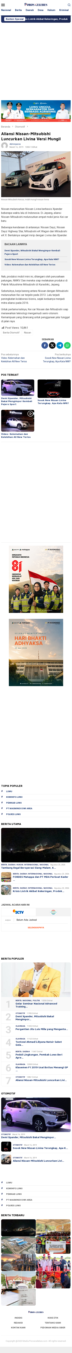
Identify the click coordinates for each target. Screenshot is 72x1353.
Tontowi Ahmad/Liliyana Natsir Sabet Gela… (39, 1043)
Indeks (18, 1318)
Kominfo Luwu (14, 797)
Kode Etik (53, 1318)
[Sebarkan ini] (44, 345)
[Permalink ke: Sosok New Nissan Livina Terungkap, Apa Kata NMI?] (54, 388)
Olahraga (20, 1026)
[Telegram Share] (59, 345)
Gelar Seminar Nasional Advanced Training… (36, 1005)
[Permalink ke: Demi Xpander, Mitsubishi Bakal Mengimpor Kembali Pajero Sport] (17, 387)
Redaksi (18, 1323)
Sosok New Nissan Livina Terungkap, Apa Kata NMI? (32, 259)
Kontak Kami (18, 1327)
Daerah (11, 865)
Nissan (27, 332)
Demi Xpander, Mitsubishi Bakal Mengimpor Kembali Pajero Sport (16, 401)
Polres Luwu (13, 814)
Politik (36, 1001)
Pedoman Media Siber (52, 1327)
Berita (4, 865)
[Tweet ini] (52, 345)
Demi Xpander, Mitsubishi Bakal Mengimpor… (35, 1018)
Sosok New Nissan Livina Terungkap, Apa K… (40, 1148)
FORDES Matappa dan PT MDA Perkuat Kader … (40, 878)
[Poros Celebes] (36, 4)
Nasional (44, 865)
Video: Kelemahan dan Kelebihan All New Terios (30, 264)
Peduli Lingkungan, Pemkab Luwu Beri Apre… (39, 1056)
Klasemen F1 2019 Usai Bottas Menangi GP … (42, 1069)
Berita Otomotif (11, 332)
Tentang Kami (53, 1323)
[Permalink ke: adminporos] (4, 145)
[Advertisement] (36, 60)
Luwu (9, 791)
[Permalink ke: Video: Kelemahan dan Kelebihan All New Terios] (17, 421)
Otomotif (20, 1013)
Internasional (31, 865)
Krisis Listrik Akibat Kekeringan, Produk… (38, 891)
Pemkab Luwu (14, 803)
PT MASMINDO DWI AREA (19, 808)
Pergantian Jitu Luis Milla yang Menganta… (42, 1029)
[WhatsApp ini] (67, 345)
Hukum (19, 865)
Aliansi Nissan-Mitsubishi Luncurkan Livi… (41, 1080)
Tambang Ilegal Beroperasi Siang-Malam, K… (28, 867)
